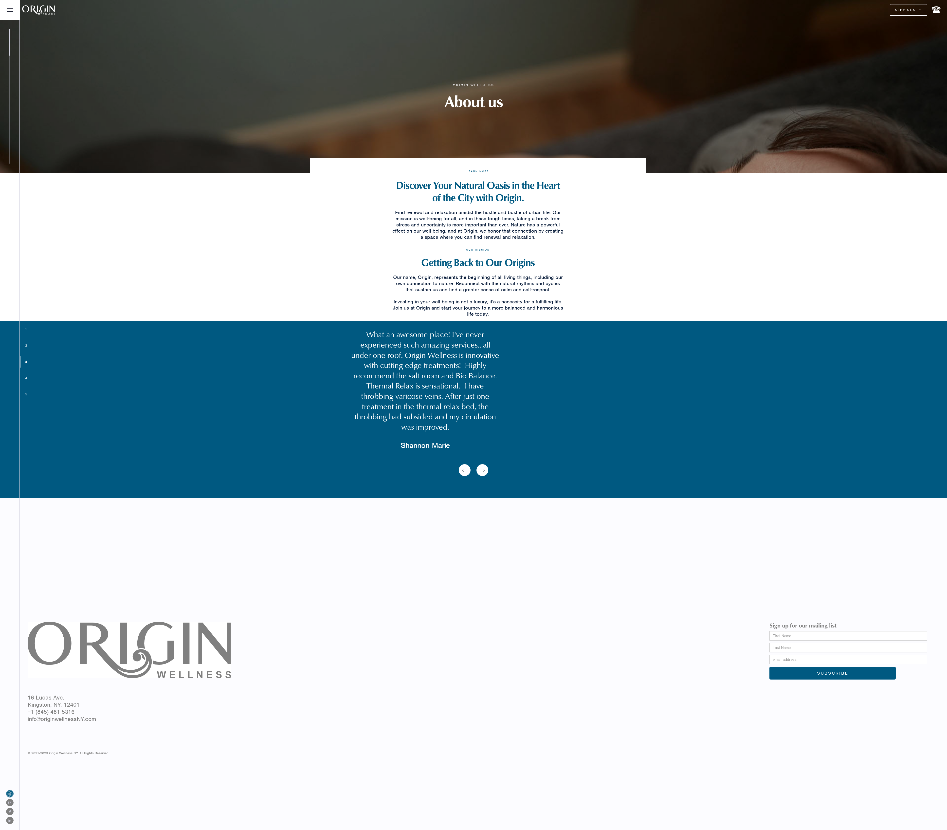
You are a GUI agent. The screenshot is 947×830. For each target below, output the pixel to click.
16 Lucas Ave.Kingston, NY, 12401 (54, 701)
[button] (908, 9)
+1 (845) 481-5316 (51, 712)
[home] (54, 10)
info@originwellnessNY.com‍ (62, 719)
